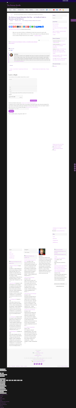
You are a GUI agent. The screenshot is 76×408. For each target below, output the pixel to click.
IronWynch (11, 20)
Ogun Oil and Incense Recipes (29, 277)
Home (9, 366)
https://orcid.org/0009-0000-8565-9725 (38, 361)
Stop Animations (2, 388)
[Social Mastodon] (46, 9)
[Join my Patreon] (65, 1)
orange (15, 380)
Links (11, 14)
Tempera (62, 366)
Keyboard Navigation (3, 374)
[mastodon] (11, 50)
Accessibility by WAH (3, 394)
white (4, 380)
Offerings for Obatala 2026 (13, 265)
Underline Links (2, 381)
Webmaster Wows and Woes (36, 20)
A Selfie (54, 34)
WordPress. (66, 366)
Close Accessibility (3, 370)
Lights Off (1, 391)
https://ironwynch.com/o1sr (17, 23)
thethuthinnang (55, 55)
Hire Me (22, 366)
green (7, 380)
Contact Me (13, 366)
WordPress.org (55, 242)
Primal (1, 400)
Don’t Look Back (56, 24)
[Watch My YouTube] (66, 1)
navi (21, 380)
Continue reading (38, 35)
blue (9, 380)
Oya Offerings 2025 (12, 316)
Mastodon (38, 351)
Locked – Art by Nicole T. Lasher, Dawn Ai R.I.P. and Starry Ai (18, 70)
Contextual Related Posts (60, 230)
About (1, 397)
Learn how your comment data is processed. (28, 102)
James (54, 58)
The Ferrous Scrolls (14, 5)
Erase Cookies (2, 384)
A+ (2, 373)
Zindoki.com (26, 257)
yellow (18, 380)
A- (0, 373)
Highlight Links (2, 383)
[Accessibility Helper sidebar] (2, 369)
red (12, 380)
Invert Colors (2, 387)
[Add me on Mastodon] (63, 1)
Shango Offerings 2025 (13, 331)
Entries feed (55, 238)
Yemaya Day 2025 (12, 283)
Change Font (2, 376)
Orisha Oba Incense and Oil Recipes (30, 293)
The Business (30, 20)
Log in (54, 236)
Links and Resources (3, 404)
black (1, 380)
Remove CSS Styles (3, 390)
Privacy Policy (2, 398)
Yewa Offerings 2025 (12, 299)
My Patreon (18, 366)
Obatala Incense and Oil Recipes (29, 309)
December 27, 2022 (18, 20)
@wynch (25, 366)
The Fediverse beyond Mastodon (14, 29)
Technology (26, 20)
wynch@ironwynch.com (38, 355)
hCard (35, 359)
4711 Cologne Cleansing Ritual (29, 327)
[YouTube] (53, 9)
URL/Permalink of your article (14, 108)
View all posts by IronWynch (19, 61)
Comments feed (55, 240)
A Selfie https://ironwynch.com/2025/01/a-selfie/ (59, 258)
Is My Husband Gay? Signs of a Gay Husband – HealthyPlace (59, 46)
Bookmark (11, 65)
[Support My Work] (68, 1)
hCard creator (41, 359)
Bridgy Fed (43, 360)
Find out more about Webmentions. (31, 107)
